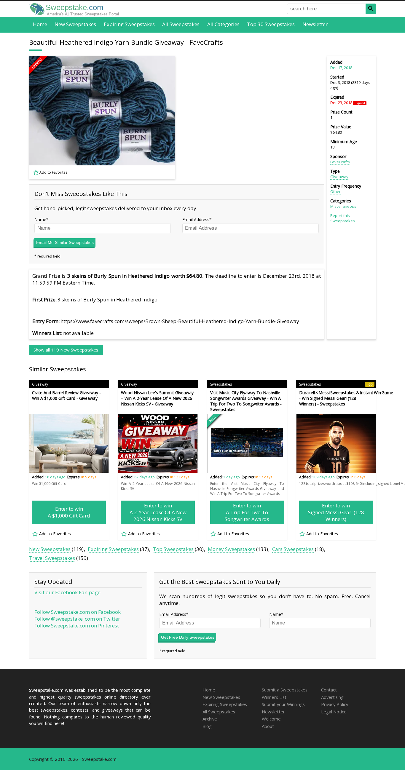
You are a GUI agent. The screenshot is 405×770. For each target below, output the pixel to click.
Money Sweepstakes (231, 549)
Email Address (195, 219)
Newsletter (315, 24)
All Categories (223, 24)
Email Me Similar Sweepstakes (65, 242)
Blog (207, 726)
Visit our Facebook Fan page (67, 592)
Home (40, 24)
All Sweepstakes (181, 24)
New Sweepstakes (75, 24)
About (268, 726)
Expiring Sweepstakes (129, 24)
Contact (329, 690)
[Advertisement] (253, 117)
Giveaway (339, 176)
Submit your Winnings (283, 704)
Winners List (274, 697)
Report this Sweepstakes (342, 218)
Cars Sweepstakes (293, 549)
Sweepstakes (221, 384)
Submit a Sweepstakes (284, 690)
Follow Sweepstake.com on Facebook (77, 611)
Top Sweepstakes (173, 549)
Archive (210, 719)
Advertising (332, 697)
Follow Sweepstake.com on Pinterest (76, 625)
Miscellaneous (343, 206)
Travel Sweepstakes (52, 558)
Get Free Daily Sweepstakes (187, 637)
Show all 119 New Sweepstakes (66, 350)
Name (40, 219)
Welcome (271, 719)
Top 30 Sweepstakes (271, 24)
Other (335, 191)
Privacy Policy (334, 704)
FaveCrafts (340, 161)
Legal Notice (334, 712)
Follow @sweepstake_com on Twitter (77, 618)
